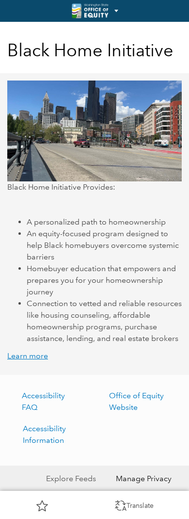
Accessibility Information (44, 434)
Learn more (27, 355)
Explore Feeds (71, 478)
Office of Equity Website (136, 401)
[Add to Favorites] (42, 505)
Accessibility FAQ (43, 401)
